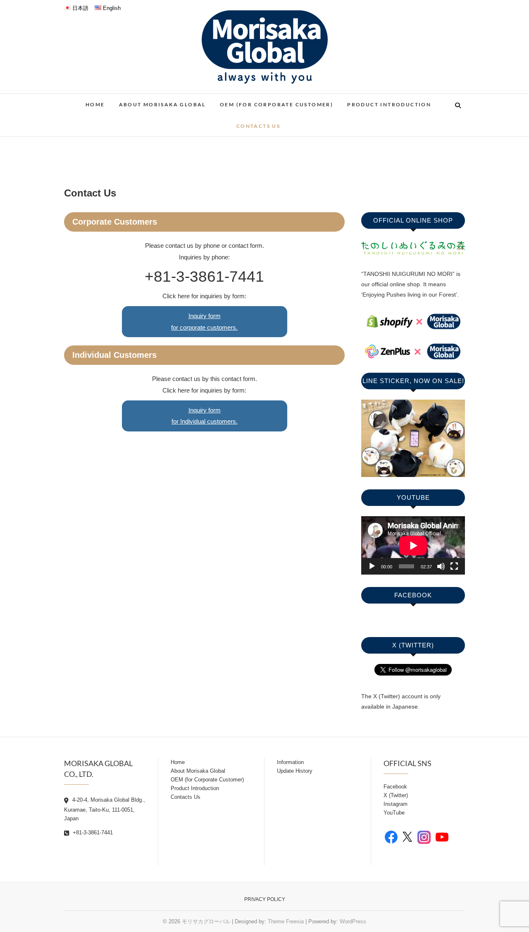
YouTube (394, 813)
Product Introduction (389, 104)
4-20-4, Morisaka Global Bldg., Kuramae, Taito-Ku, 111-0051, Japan (104, 809)
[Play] (372, 566)
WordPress (353, 921)
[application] (413, 545)
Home (95, 104)
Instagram (395, 804)
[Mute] (441, 566)
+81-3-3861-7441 (92, 832)
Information (290, 762)
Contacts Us (258, 126)
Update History (294, 771)
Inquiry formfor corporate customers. (204, 321)
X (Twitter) (396, 795)
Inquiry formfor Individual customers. (205, 416)
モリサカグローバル (206, 921)
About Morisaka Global (162, 104)
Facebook (395, 786)
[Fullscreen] (454, 566)
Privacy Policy (264, 899)
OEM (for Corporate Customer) (276, 104)
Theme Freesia (286, 921)
